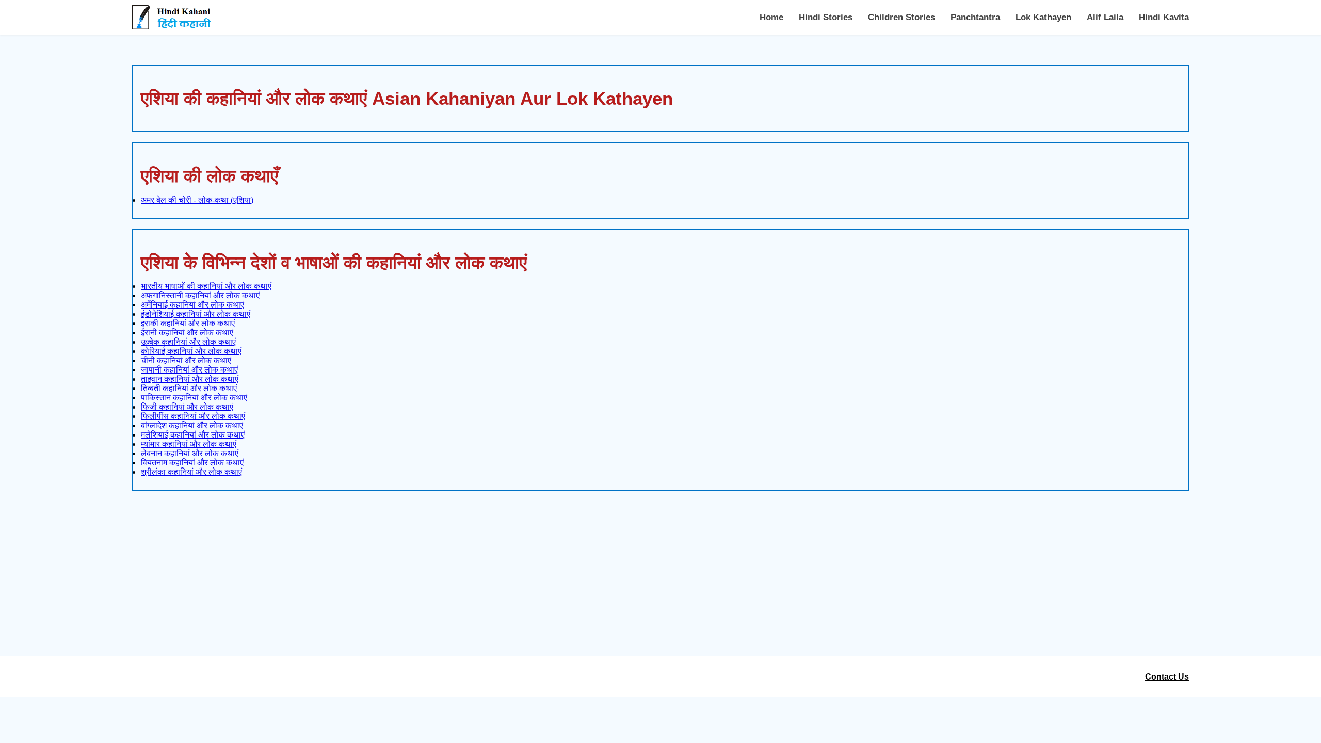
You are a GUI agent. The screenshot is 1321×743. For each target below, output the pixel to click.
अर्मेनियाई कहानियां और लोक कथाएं (192, 304)
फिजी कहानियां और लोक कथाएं (187, 406)
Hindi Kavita (1164, 17)
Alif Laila (1105, 17)
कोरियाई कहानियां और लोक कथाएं (191, 351)
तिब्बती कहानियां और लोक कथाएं (189, 388)
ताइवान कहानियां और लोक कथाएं (189, 379)
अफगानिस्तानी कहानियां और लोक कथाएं (200, 295)
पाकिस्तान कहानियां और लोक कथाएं (194, 397)
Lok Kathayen (1043, 17)
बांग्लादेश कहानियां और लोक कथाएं (192, 425)
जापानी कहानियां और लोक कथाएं (189, 369)
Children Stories (901, 17)
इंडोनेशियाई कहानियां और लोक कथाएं (195, 314)
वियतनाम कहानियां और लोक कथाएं (192, 462)
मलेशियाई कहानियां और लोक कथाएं (193, 434)
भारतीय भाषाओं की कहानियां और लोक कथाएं (206, 286)
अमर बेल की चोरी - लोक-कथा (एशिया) (197, 200)
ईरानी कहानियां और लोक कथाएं (187, 332)
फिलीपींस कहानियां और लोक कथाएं (193, 416)
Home (771, 17)
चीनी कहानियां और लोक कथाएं (186, 360)
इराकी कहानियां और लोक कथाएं (188, 323)
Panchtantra (975, 17)
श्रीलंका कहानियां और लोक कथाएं (191, 471)
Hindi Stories (825, 17)
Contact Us (1167, 676)
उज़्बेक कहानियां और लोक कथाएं (188, 341)
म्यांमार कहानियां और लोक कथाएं (188, 444)
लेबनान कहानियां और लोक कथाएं (189, 453)
